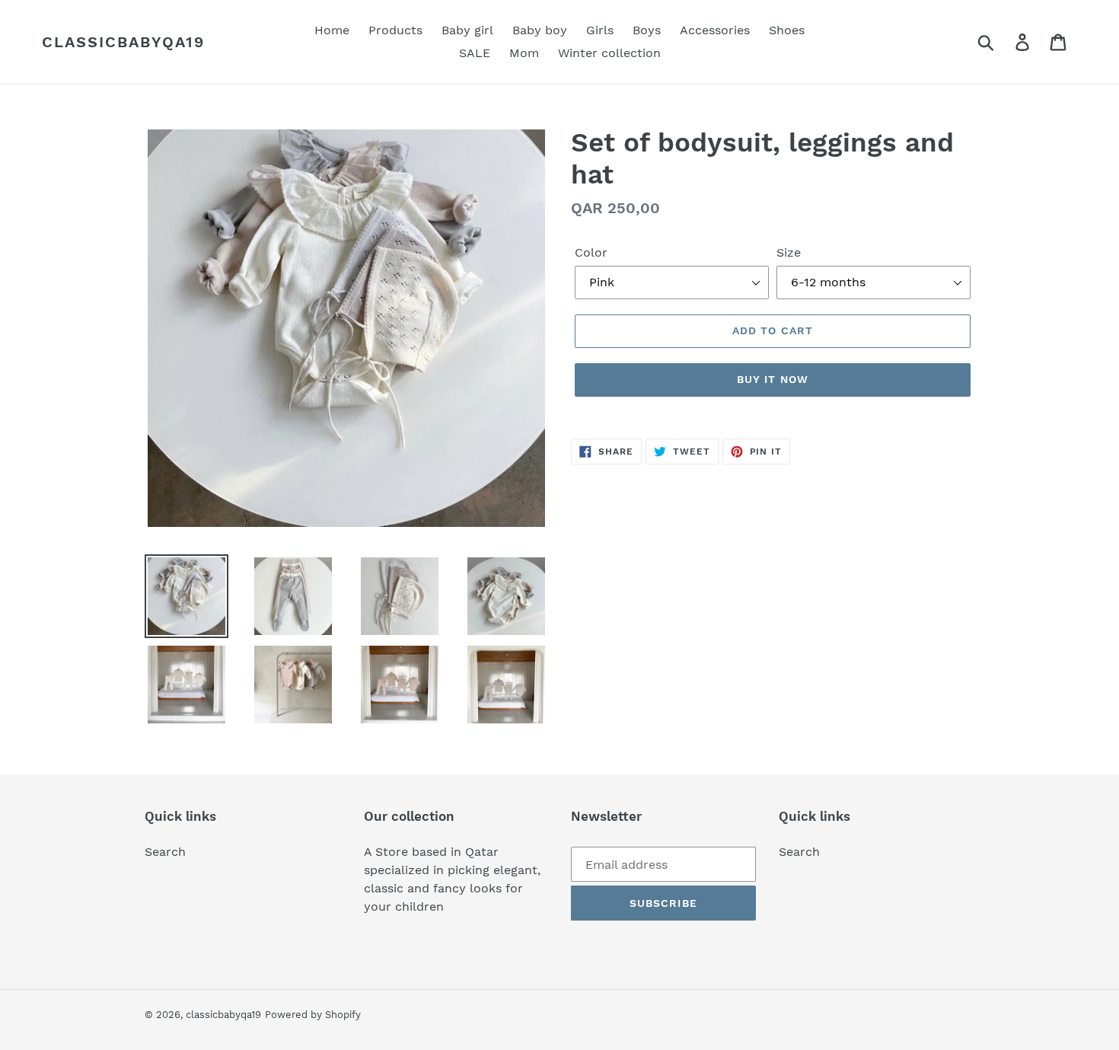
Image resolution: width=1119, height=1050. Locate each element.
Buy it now (772, 379)
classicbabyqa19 (123, 42)
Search (165, 851)
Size (788, 252)
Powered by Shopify (313, 1014)
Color (591, 252)
